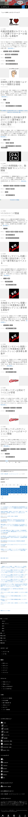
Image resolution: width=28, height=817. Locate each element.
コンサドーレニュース (13, 473)
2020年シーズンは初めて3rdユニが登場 (13, 391)
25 (6, 494)
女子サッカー (5, 665)
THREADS (5, 765)
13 (14, 490)
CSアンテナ (5, 707)
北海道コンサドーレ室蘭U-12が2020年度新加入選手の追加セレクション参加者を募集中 (14, 306)
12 (10, 490)
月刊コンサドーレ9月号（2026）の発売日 (9, 516)
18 (6, 492)
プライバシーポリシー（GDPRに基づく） (8, 810)
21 (17, 492)
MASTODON (5, 771)
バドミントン (5, 667)
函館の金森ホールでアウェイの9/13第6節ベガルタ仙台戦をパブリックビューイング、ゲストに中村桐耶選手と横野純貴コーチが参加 (14, 525)
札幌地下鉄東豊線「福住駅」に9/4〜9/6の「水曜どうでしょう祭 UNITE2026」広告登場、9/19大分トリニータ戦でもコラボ (14, 512)
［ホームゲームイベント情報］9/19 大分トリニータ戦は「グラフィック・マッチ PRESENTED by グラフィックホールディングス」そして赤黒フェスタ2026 (14, 571)
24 (2, 494)
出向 (5, 99)
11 (6, 490)
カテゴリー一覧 (6, 651)
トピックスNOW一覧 (7, 688)
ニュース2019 (3, 79)
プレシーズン (13, 407)
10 (2, 490)
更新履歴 (3, 642)
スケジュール (3, 640)
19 (10, 492)
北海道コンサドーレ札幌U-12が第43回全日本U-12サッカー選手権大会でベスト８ (14, 259)
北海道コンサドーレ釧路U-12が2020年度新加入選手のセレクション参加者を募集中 (14, 350)
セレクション (6, 325)
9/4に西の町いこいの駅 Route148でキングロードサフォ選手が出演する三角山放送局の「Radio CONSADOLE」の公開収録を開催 (14, 537)
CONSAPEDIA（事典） (8, 741)
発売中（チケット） (5, 623)
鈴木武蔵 (7, 188)
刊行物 (11, 51)
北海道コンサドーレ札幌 (10, 60)
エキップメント (6, 407)
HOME (2, 473)
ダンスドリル (5, 672)
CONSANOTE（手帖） (7, 744)
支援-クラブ (23, 185)
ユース (5, 139)
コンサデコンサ (5, 7)
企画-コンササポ (16, 51)
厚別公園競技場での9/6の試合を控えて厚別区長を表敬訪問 (13, 541)
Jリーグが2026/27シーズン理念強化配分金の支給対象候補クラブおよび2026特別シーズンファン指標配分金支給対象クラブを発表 (14, 507)
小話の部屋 (3, 635)
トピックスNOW (4, 618)
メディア (11, 185)
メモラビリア (17, 185)
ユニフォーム (19, 407)
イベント (5, 228)
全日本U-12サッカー (9, 281)
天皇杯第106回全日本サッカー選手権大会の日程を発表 (12, 588)
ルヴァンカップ (8, 57)
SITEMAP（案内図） (7, 786)
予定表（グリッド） (7, 681)
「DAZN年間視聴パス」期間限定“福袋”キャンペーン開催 (13, 168)
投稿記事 (6, 473)
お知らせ (3, 621)
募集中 (3, 630)
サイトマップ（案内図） (8, 698)
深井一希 (16, 231)
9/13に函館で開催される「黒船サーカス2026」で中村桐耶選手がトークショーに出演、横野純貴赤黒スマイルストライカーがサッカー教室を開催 (14, 531)
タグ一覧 (4, 653)
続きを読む (11, 48)
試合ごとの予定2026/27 (7, 686)
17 (2, 492)
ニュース (3, 633)
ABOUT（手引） (6, 750)
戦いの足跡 (3, 638)
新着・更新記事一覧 (7, 702)
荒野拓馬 (12, 188)
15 (21, 490)
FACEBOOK (5, 762)
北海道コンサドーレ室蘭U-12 (11, 328)
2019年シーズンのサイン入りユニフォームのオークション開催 (14, 431)
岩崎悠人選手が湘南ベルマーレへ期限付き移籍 (14, 83)
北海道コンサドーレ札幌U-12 (11, 284)
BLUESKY (5, 768)
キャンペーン (6, 185)
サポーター (6, 51)
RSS (4, 777)
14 (17, 490)
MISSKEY (5, 774)
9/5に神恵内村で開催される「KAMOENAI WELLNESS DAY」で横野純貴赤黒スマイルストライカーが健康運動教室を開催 (14, 520)
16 (25, 490)
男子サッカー (5, 663)
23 (25, 492)
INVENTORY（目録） (7, 747)
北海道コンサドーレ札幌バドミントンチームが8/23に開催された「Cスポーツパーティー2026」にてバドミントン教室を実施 (14, 550)
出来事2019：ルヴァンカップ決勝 (11, 63)
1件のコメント (12, 38)
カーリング (5, 670)
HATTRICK (7, 453)
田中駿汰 (11, 142)
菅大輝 (7, 142)
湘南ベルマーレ (18, 105)
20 (14, 492)
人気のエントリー (6, 705)
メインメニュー (26, 7)
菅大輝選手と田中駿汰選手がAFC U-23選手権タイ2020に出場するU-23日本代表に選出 (14, 121)
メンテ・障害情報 (6, 709)
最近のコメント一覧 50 (5, 610)
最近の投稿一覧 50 (4, 558)
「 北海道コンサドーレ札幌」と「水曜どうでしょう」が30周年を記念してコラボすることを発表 (14, 567)
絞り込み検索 (5, 700)
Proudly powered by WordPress (21, 810)
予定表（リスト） (6, 684)
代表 (9, 139)
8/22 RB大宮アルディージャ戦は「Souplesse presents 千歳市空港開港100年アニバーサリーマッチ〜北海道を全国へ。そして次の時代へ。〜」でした (14, 585)
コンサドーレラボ (15, 54)
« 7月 (2, 498)
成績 (9, 278)
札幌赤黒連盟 (8, 54)
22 (21, 492)
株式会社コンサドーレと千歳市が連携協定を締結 (11, 595)
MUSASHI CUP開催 (10, 213)
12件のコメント (12, 126)
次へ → (20, 462)
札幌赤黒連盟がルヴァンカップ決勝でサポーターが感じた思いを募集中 (14, 33)
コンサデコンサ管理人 (20, 567)
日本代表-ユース (4, 147)
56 (15, 462)
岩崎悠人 (7, 102)
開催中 (3, 628)
